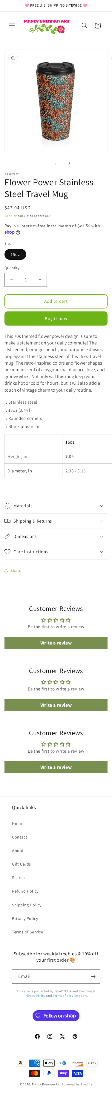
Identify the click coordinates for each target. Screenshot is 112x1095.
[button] (12, 25)
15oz (15, 254)
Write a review (56, 643)
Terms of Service (27, 932)
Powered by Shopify (77, 1084)
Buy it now (56, 318)
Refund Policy (25, 891)
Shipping (10, 216)
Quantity (11, 267)
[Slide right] (69, 163)
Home (17, 823)
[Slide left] (43, 163)
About (18, 850)
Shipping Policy (27, 905)
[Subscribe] (93, 976)
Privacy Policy (25, 918)
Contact (19, 837)
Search (18, 877)
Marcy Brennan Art (46, 1084)
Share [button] (16, 570)
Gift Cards (21, 864)
